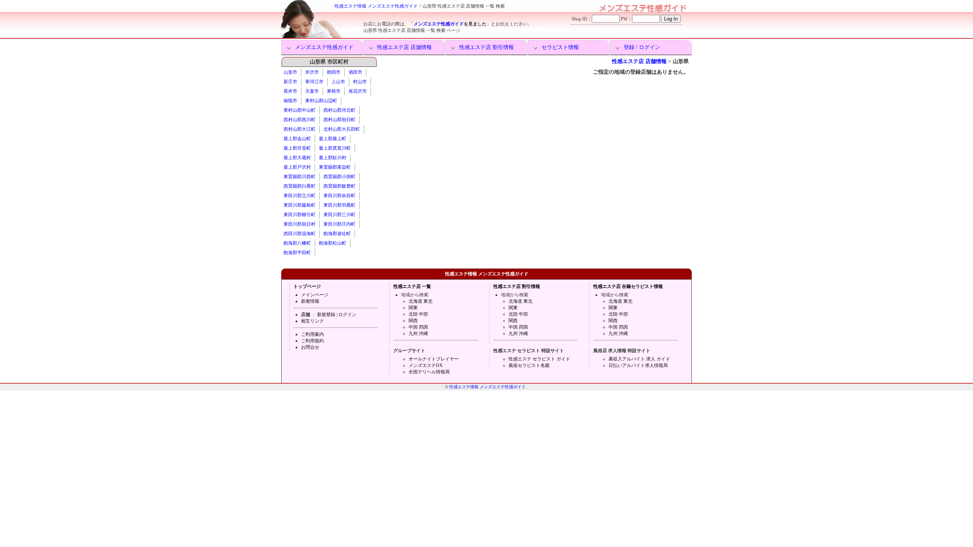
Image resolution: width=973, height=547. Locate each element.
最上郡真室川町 (335, 148)
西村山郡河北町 (339, 110)
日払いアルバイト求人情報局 (638, 365)
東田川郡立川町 (299, 195)
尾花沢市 (358, 91)
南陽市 (290, 100)
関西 (413, 320)
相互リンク (312, 321)
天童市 (312, 91)
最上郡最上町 (332, 138)
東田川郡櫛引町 (299, 214)
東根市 (334, 91)
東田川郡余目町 (339, 195)
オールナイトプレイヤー (434, 359)
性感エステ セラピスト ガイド (539, 359)
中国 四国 (418, 327)
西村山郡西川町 (299, 119)
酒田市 (355, 72)
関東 (413, 307)
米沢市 (312, 72)
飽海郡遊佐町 (337, 233)
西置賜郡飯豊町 (339, 186)
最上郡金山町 (297, 138)
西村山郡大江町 (299, 129)
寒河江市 (314, 81)
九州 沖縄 (418, 333)
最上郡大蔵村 (297, 157)
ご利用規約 (312, 340)
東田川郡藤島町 (299, 205)
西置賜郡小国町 (339, 176)
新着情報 (310, 301)
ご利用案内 (312, 334)
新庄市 (290, 81)
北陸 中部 (418, 314)
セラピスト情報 (560, 47)
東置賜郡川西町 (299, 176)
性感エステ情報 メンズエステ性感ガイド (376, 6)
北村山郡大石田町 (341, 129)
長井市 (290, 91)
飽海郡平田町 (297, 252)
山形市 (290, 72)
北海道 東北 (421, 301)
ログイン (347, 314)
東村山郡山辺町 (321, 100)
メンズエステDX (426, 365)
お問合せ (310, 347)
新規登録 (326, 314)
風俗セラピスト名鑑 (529, 365)
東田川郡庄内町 (339, 224)
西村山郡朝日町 (339, 119)
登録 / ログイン (642, 47)
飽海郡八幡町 (297, 243)
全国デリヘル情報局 (429, 372)
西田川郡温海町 (299, 233)
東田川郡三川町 (339, 214)
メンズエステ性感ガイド (439, 24)
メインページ (314, 294)
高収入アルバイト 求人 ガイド (639, 359)
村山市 (360, 81)
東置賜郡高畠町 (335, 167)
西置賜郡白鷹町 (299, 186)
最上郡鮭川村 (332, 157)
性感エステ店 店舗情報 (404, 47)
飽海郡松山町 (332, 243)
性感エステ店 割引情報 (486, 47)
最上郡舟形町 (297, 148)
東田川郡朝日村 (299, 224)
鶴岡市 (334, 72)
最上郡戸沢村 (297, 167)
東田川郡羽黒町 (339, 205)
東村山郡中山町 (299, 110)
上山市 (338, 81)
